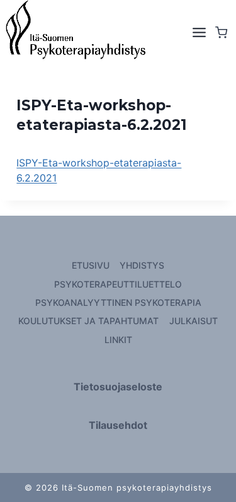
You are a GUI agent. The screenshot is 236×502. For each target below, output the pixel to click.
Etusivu (91, 265)
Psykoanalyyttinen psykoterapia (118, 302)
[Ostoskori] (224, 32)
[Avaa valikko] (198, 32)
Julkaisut (193, 320)
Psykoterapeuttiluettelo (118, 284)
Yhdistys (142, 265)
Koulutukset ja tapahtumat (88, 320)
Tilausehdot (118, 425)
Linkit (118, 339)
